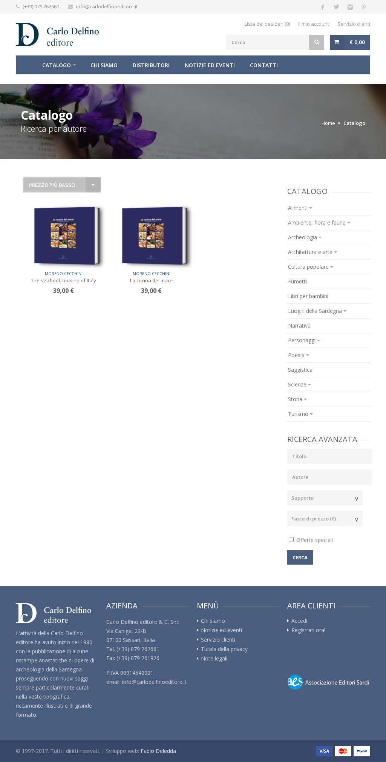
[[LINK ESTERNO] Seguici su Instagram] (350, 7)
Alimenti (298, 207)
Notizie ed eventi (210, 65)
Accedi (299, 620)
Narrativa (299, 325)
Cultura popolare (309, 266)
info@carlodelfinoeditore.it (107, 6)
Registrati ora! (308, 630)
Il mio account (313, 23)
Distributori (151, 65)
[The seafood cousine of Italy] (64, 236)
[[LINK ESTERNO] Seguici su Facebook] (322, 7)
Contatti (264, 65)
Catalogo (56, 65)
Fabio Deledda (158, 750)
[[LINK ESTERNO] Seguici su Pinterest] (363, 7)
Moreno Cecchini (64, 273)
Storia (296, 399)
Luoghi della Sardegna (315, 310)
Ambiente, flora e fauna (317, 222)
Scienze (298, 384)
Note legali (214, 658)
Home (25, 64)
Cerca (300, 557)
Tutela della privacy (224, 649)
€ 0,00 (357, 42)
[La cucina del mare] (152, 236)
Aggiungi (66, 255)
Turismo (299, 413)
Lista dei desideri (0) (267, 23)
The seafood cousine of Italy (63, 280)
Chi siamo (104, 65)
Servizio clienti (353, 23)
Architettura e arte (311, 252)
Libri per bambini (308, 296)
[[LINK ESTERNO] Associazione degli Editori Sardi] (328, 682)
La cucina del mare (151, 280)
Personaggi (302, 340)
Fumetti (297, 281)
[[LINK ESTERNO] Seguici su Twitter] (336, 7)
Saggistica (300, 369)
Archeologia (303, 237)
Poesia (297, 355)
